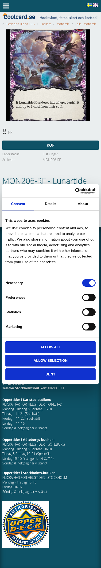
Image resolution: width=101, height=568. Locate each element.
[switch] (89, 297)
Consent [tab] (18, 204)
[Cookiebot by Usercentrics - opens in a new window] (75, 191)
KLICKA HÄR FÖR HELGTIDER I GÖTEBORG (33, 444)
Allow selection (51, 361)
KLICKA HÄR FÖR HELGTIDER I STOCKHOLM (34, 477)
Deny (50, 374)
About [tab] (83, 204)
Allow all (50, 347)
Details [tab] (50, 204)
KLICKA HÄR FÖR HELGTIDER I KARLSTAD (32, 404)
